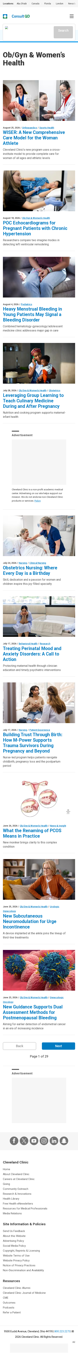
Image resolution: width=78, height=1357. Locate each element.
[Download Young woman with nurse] (39, 702)
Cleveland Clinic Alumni (16, 1288)
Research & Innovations (17, 1193)
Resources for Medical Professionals (25, 1208)
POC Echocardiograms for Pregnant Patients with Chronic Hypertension (35, 228)
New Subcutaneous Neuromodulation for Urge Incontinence (29, 921)
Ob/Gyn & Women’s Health (36, 218)
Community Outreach (15, 1189)
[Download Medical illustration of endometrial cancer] (39, 970)
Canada (35, 3)
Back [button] (19, 1046)
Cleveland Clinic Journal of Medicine (24, 1292)
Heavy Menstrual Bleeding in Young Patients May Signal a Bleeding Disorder (32, 314)
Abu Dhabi (22, 3)
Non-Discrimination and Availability (23, 1270)
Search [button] (63, 30)
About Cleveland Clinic (16, 1174)
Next (58, 1046)
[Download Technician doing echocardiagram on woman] (39, 190)
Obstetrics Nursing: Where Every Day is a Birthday (30, 570)
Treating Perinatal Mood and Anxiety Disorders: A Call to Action (32, 654)
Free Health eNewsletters (18, 1203)
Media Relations (12, 1213)
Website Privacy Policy (16, 1260)
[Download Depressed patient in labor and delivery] (39, 616)
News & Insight (58, 825)
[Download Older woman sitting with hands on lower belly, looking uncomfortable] (39, 879)
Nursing (23, 563)
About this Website (14, 1236)
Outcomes (9, 1302)
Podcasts (8, 1307)
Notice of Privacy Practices (19, 1265)
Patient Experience (39, 730)
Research (45, 643)
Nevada (72, 3)
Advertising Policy (13, 1241)
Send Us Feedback (14, 1231)
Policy (37, 500)
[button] (71, 16)
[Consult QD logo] (21, 16)
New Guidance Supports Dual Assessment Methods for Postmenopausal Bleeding (33, 1012)
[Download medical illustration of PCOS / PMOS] (39, 798)
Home (6, 1169)
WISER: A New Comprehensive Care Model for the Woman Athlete (34, 138)
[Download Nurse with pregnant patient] (39, 535)
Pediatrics (26, 304)
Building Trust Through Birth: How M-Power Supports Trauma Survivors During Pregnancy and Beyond (32, 743)
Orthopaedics (29, 127)
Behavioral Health (28, 643)
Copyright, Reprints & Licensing (21, 1250)
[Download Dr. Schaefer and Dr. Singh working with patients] (39, 100)
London (59, 3)
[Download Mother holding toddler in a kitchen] (39, 363)
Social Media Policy (14, 1245)
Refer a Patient (12, 1312)
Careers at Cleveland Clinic (19, 1179)
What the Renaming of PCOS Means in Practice (32, 833)
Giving (6, 1184)
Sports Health (46, 127)
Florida (47, 3)
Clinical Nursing (37, 563)
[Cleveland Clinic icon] (5, 16)
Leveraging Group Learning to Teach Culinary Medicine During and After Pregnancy (33, 401)
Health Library (11, 1198)
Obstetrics (54, 390)
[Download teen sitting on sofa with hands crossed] (39, 277)
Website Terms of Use (16, 1255)
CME (5, 1297)
